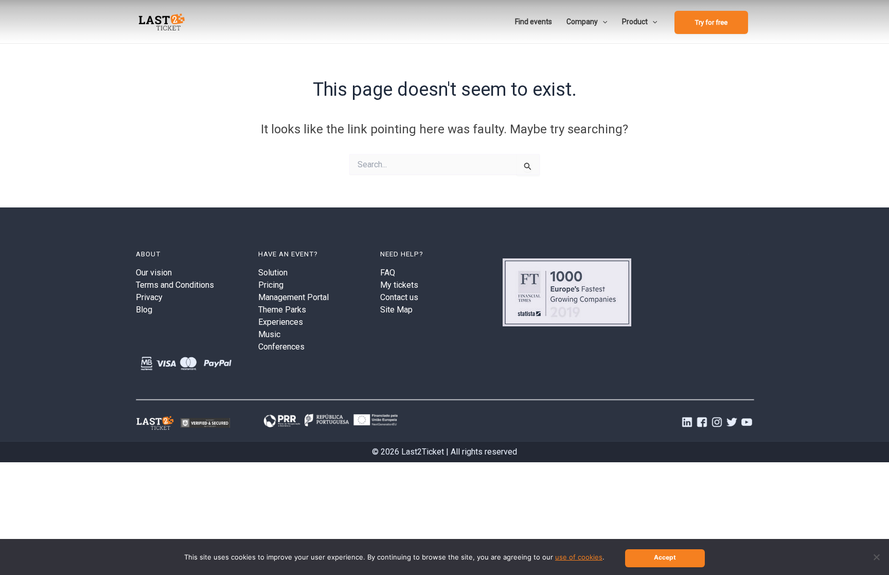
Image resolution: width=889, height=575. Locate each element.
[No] (876, 557)
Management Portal (293, 297)
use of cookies (578, 557)
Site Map (396, 310)
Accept (665, 557)
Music (269, 334)
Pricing (270, 285)
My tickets (399, 285)
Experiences (280, 322)
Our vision (154, 272)
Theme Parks (282, 310)
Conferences (281, 347)
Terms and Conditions (175, 285)
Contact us (399, 297)
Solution (273, 272)
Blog (144, 310)
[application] (602, 21)
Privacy (149, 297)
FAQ (387, 272)
